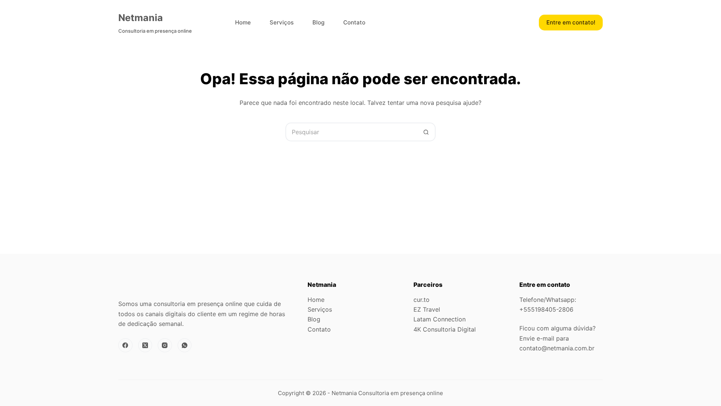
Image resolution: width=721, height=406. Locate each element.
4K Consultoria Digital (444, 329)
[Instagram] (165, 345)
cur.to (421, 299)
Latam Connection (439, 319)
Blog (318, 22)
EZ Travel (426, 309)
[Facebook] (125, 345)
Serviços (282, 22)
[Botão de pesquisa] (426, 132)
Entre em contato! (570, 22)
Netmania (140, 17)
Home (243, 22)
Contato (354, 22)
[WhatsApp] (185, 345)
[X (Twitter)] (145, 345)
